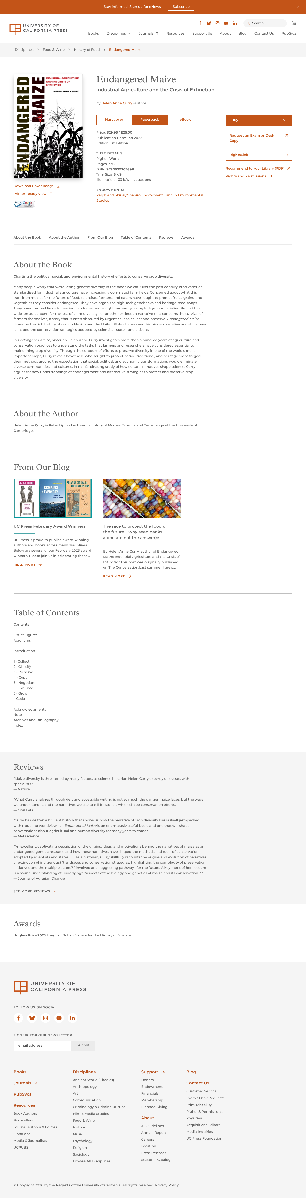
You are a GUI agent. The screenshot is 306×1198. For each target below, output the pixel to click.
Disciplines (24, 49)
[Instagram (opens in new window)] (217, 23)
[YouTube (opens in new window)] (226, 23)
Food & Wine (54, 49)
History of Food (87, 49)
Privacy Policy (167, 1185)
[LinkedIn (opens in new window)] (234, 23)
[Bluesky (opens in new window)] (208, 23)
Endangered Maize (125, 49)
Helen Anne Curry (116, 103)
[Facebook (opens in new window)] (200, 23)
